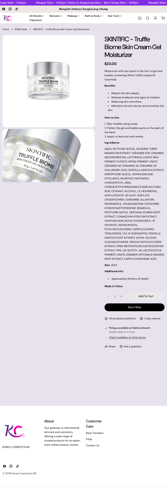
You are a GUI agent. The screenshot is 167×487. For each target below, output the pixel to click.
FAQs (89, 439)
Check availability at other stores (127, 337)
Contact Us (92, 445)
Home (5, 29)
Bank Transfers (95, 433)
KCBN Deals (21, 29)
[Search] (147, 18)
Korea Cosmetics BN (24, 473)
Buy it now (134, 307)
